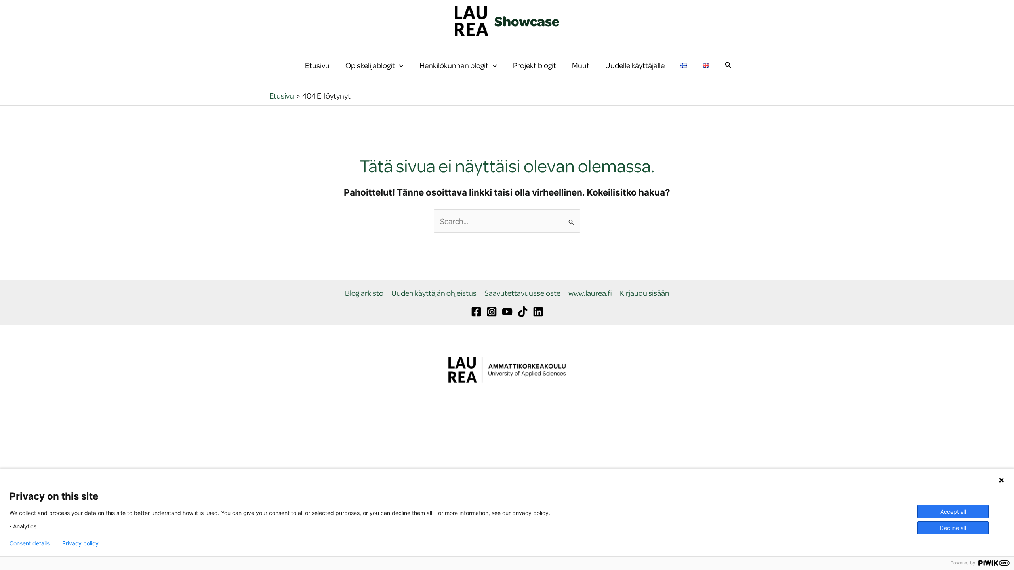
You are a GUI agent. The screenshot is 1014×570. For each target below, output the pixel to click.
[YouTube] (507, 311)
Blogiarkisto (364, 293)
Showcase (527, 20)
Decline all (953, 527)
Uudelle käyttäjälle (635, 65)
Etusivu (317, 65)
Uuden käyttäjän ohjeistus (434, 293)
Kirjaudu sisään (644, 293)
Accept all (953, 511)
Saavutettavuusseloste (522, 293)
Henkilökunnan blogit (453, 65)
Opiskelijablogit (370, 65)
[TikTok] (522, 311)
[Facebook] (476, 311)
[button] (399, 65)
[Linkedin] (538, 311)
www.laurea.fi (590, 293)
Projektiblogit (534, 65)
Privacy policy (80, 543)
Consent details (30, 543)
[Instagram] (491, 311)
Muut (580, 65)
